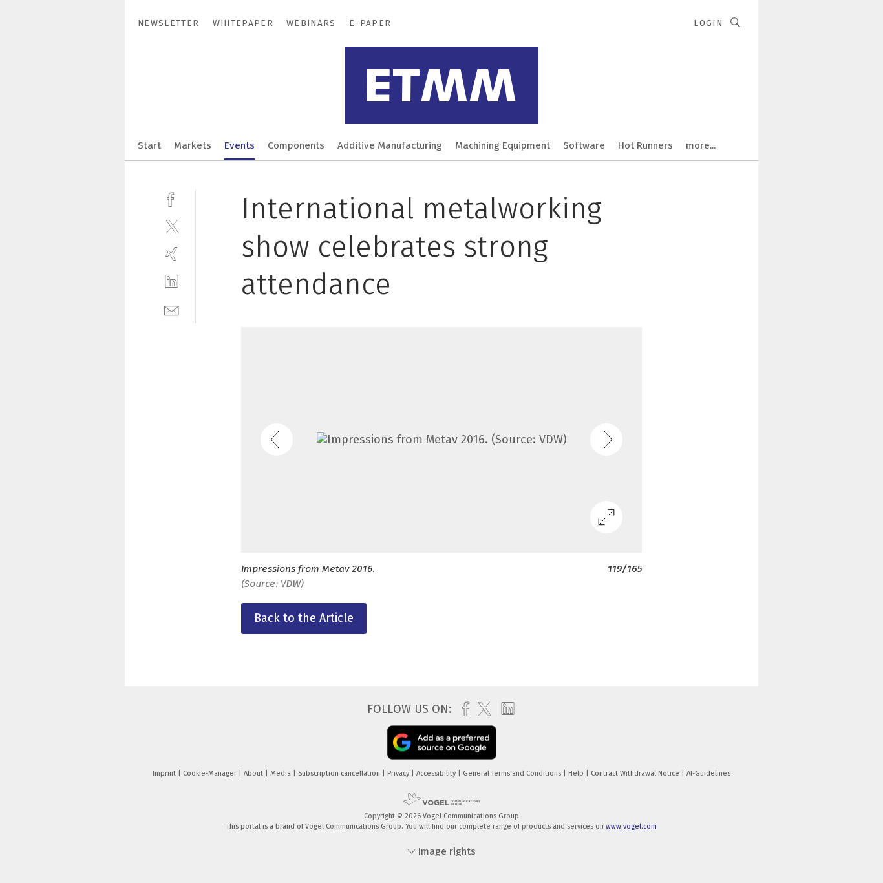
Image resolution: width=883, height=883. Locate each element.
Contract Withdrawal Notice (636, 773)
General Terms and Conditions (513, 773)
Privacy (399, 773)
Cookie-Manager (211, 773)
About (254, 773)
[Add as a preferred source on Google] (441, 742)
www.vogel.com (631, 826)
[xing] (172, 254)
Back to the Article (304, 618)
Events (239, 145)
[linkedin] (172, 281)
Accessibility (437, 773)
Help (577, 773)
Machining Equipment (502, 145)
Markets (192, 145)
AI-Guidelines (708, 773)
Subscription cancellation (340, 773)
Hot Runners (645, 145)
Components (296, 145)
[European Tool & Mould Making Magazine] (149, 144)
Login (708, 22)
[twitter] (172, 226)
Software (584, 145)
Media (281, 773)
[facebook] (172, 198)
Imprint (165, 773)
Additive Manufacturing (389, 145)
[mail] (172, 309)
